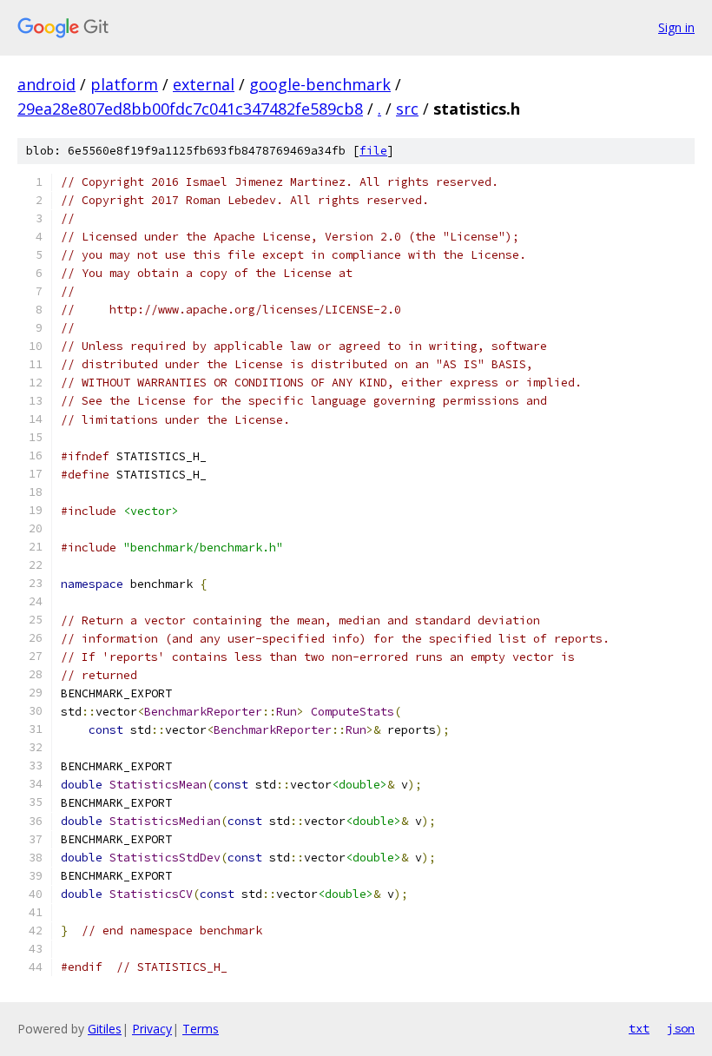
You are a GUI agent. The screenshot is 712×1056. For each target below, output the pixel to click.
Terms (200, 1028)
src (407, 108)
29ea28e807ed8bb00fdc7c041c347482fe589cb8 (190, 108)
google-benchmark (320, 84)
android (46, 84)
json (681, 1028)
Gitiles (105, 1028)
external (203, 84)
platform (124, 84)
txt (639, 1028)
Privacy (152, 1028)
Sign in (676, 27)
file (373, 150)
